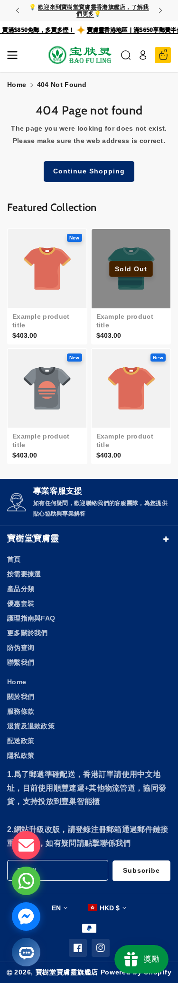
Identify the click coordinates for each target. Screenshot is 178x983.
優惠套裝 (20, 603)
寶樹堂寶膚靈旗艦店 (67, 972)
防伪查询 (20, 647)
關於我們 (20, 696)
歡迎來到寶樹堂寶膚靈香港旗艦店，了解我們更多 (93, 10)
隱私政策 (20, 755)
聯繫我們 (20, 662)
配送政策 (20, 740)
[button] (15, 55)
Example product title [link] (41, 321)
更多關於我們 (27, 633)
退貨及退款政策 (31, 726)
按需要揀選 (24, 574)
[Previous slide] (17, 10)
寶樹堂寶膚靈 (33, 538)
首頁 (14, 559)
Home (16, 84)
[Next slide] (160, 10)
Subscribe (141, 870)
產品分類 (20, 588)
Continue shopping (89, 171)
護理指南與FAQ (31, 618)
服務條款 (20, 711)
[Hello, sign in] (143, 55)
